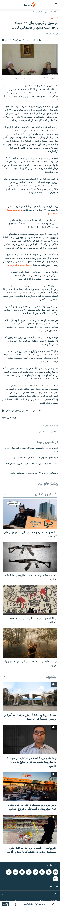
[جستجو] (53, 904)
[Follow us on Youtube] (22, 872)
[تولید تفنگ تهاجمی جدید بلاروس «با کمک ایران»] (30, 557)
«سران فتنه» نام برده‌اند (19, 265)
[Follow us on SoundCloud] (15, 872)
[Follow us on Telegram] (35, 872)
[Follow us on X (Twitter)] (28, 872)
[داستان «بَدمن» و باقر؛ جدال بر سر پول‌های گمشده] (30, 514)
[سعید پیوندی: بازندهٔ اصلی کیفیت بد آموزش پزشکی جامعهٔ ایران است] (30, 696)
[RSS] (49, 872)
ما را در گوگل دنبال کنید (34, 904)
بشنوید (51, 677)
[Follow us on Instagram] (9, 872)
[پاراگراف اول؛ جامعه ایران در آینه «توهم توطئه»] (30, 600)
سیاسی (54, 18)
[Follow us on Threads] (55, 878)
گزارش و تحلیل (46, 494)
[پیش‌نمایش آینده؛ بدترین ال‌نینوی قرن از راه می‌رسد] (30, 643)
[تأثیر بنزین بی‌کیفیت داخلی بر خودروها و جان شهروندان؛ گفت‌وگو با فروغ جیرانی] (30, 786)
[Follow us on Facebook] (42, 872)
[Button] (37, 40)
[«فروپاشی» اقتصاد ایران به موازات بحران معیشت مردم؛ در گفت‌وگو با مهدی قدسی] (30, 829)
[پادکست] (15, 904)
